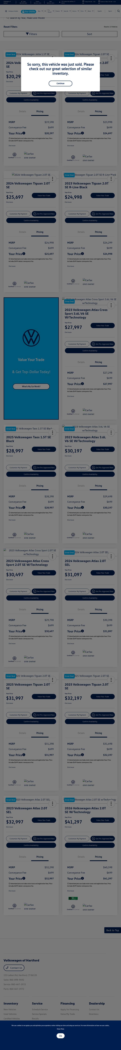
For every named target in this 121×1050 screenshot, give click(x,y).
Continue (60, 83)
